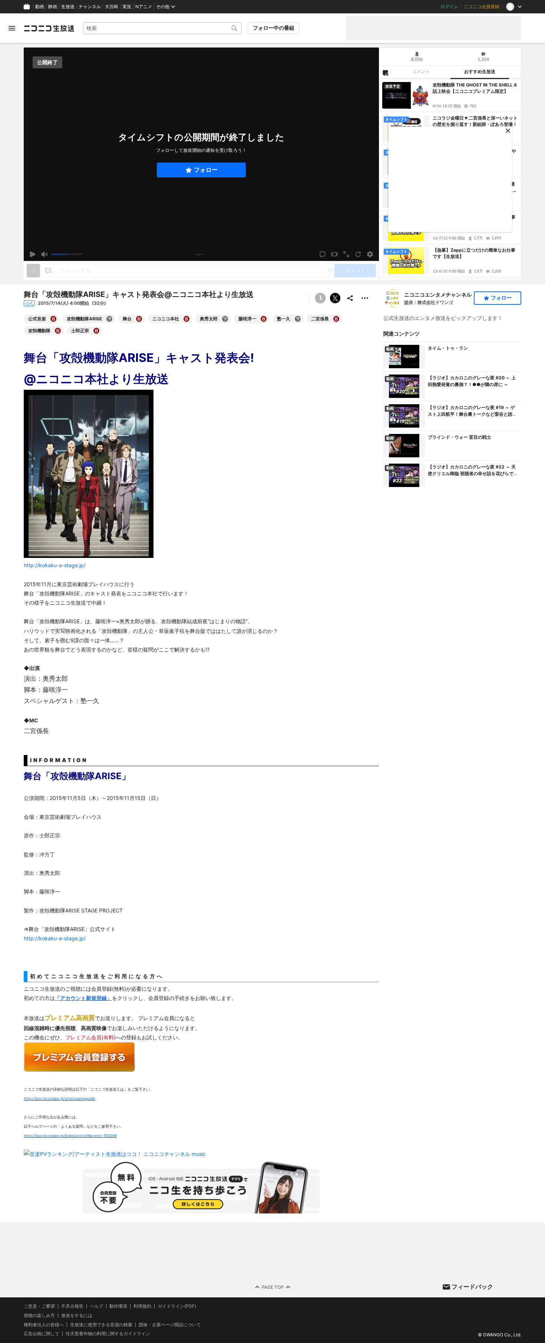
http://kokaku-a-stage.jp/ (55, 938)
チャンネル (90, 6)
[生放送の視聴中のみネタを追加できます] (33, 270)
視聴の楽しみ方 (39, 1315)
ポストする (335, 298)
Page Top (273, 1287)
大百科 (111, 6)
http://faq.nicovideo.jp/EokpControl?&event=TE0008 (70, 1135)
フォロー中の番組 (273, 28)
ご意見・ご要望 (39, 1306)
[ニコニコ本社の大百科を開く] (186, 319)
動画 (39, 6)
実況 (126, 6)
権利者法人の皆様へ (44, 1324)
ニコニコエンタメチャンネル (438, 294)
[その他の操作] (365, 298)
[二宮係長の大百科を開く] (336, 319)
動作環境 (118, 1306)
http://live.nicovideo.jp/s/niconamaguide (59, 1098)
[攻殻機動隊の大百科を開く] (58, 331)
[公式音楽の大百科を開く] (53, 319)
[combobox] (162, 28)
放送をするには (76, 1315)
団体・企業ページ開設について (170, 1325)
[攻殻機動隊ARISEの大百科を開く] (109, 319)
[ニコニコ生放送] (49, 28)
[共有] (350, 298)
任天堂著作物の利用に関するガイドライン (108, 1333)
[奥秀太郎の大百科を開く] (225, 319)
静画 (52, 6)
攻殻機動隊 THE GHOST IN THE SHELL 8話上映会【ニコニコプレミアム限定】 (475, 88)
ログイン (449, 6)
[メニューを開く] (11, 28)
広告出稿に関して (41, 1333)
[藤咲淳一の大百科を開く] (264, 319)
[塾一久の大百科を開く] (298, 319)
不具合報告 (72, 1306)
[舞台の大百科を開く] (139, 319)
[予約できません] (320, 298)
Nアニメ (143, 6)
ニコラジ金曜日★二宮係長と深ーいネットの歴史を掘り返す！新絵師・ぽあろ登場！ (475, 121)
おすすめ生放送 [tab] (479, 71)
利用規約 (142, 1306)
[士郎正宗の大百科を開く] (96, 331)
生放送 (68, 6)
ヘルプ (96, 1306)
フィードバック (472, 1286)
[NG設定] (385, 72)
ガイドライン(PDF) (177, 1306)
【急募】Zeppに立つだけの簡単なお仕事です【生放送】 (474, 253)
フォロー (206, 170)
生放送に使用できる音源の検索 (101, 1325)
